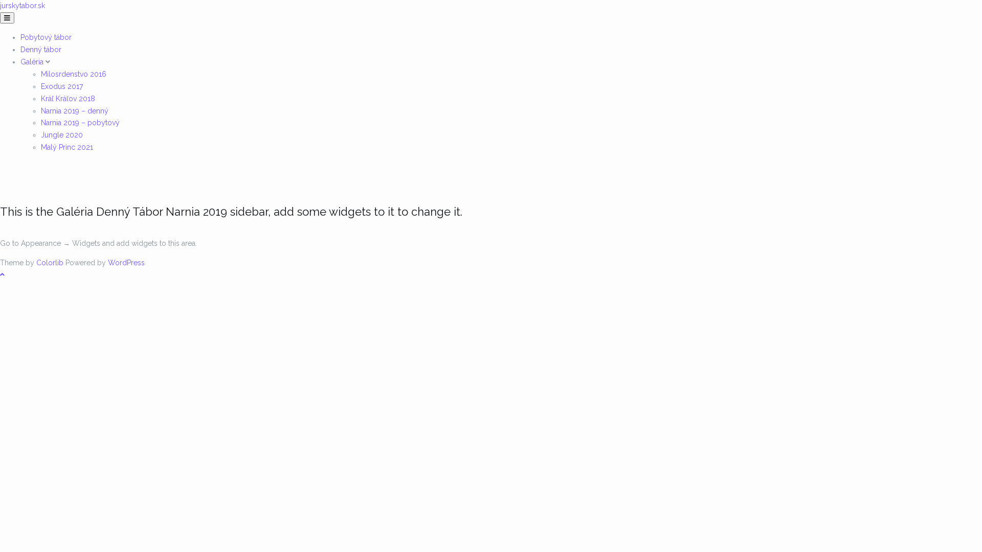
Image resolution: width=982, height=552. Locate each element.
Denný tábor (40, 49)
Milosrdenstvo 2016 (73, 74)
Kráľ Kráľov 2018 (68, 99)
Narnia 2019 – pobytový (80, 123)
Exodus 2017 (62, 86)
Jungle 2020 (62, 135)
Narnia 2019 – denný (74, 111)
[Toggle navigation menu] (7, 18)
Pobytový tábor (46, 37)
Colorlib (49, 263)
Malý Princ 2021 (67, 147)
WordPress (126, 263)
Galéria (33, 62)
